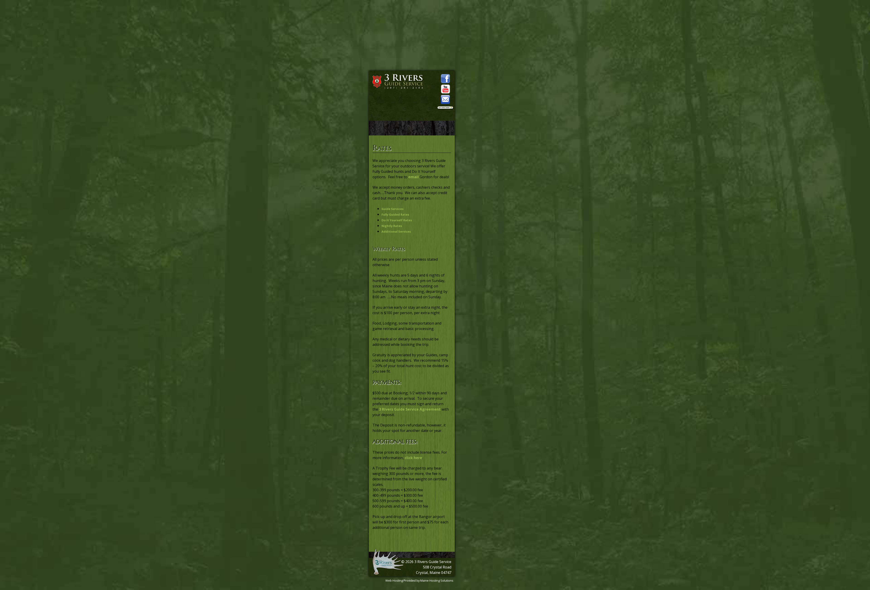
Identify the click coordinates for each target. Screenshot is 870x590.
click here (413, 457)
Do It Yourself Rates (397, 220)
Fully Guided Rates (395, 214)
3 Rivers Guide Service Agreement (410, 409)
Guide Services (393, 209)
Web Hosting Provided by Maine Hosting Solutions (419, 580)
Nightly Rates (392, 226)
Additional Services (396, 231)
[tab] (416, 209)
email (414, 176)
